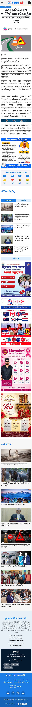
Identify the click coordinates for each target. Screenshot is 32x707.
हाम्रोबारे (6, 665)
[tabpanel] (16, 231)
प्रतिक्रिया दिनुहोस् (8, 191)
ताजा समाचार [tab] (8, 200)
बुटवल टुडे (10, 29)
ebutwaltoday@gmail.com (17, 643)
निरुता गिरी (13, 688)
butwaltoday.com (12, 700)
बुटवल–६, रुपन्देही (17, 646)
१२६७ (21, 638)
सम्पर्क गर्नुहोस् (15, 665)
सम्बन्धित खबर (6, 444)
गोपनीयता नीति (8, 668)
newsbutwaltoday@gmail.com (16, 657)
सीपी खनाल (25, 682)
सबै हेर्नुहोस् (16, 259)
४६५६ (21, 636)
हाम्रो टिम (19, 687)
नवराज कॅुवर (17, 682)
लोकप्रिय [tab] (23, 200)
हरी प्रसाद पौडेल (7, 682)
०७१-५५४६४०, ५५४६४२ (17, 641)
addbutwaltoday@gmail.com (16, 661)
